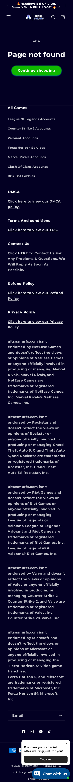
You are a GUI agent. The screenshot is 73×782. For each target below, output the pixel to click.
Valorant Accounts (23, 138)
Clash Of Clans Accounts (28, 166)
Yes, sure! (45, 759)
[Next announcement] (65, 5)
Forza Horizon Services (26, 147)
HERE (23, 253)
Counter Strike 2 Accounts (29, 128)
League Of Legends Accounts (31, 119)
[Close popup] (66, 743)
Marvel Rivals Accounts (27, 157)
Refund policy (52, 765)
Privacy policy (25, 772)
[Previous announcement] (7, 5)
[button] (8, 17)
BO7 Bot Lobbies (21, 176)
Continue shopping (36, 70)
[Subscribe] (60, 716)
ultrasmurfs (30, 765)
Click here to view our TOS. (33, 230)
